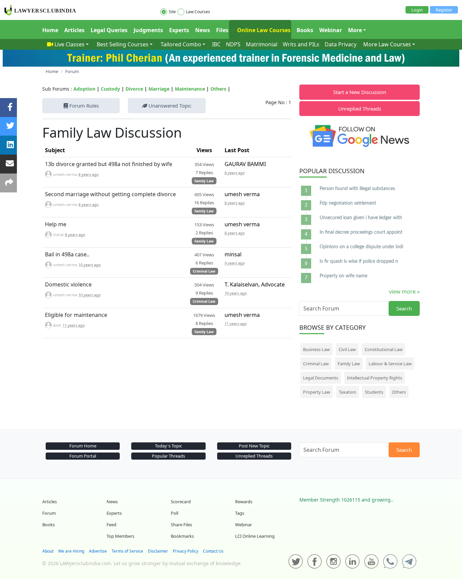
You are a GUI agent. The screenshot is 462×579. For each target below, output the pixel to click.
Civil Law (347, 349)
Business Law (316, 349)
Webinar (330, 30)
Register (444, 10)
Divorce (134, 89)
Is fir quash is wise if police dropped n (359, 261)
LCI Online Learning (255, 536)
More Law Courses (387, 44)
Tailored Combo (181, 44)
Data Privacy (340, 44)
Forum (49, 513)
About (47, 551)
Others (218, 89)
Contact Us (213, 551)
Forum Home (82, 446)
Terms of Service (127, 551)
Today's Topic (168, 446)
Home (50, 30)
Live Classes (69, 44)
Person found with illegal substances (357, 188)
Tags (239, 513)
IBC (216, 44)
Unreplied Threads (359, 108)
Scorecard (181, 502)
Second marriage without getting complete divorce (110, 194)
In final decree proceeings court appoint (361, 232)
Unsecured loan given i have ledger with (361, 217)
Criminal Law (204, 271)
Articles (74, 30)
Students (374, 392)
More (355, 30)
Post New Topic (254, 446)
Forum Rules (83, 105)
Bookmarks (182, 536)
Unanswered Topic (169, 105)
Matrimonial (261, 44)
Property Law (316, 392)
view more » (404, 291)
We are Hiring (71, 551)
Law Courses (198, 12)
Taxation (347, 392)
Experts (179, 30)
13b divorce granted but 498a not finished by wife (108, 164)
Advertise (98, 551)
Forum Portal (82, 456)
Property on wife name (343, 276)
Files (222, 30)
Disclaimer (158, 551)
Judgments (148, 30)
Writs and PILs (301, 44)
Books (305, 30)
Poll (174, 513)
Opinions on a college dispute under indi (361, 247)
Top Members (120, 536)
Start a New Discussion (359, 92)
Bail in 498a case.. (67, 254)
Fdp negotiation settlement (348, 203)
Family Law (204, 181)
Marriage (158, 89)
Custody (110, 89)
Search (404, 308)
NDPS (233, 44)
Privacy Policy (185, 551)
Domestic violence (68, 284)
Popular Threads (168, 456)
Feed (111, 525)
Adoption (84, 89)
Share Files (181, 525)
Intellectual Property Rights (374, 378)
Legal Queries (109, 30)
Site (172, 12)
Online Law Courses (263, 30)
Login (417, 10)
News (202, 30)
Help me (55, 224)
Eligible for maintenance (76, 315)
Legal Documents (320, 378)
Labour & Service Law (390, 364)
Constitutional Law (383, 349)
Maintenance (190, 89)
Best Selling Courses (122, 44)
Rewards (243, 502)
